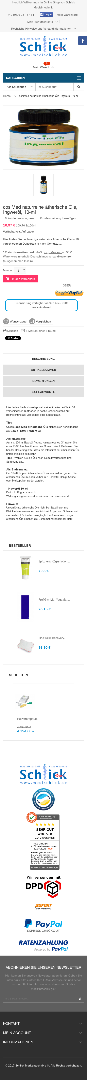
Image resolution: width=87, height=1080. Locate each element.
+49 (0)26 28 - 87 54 (21, 14)
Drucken (12, 330)
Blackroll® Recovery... (52, 638)
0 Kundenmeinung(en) (19, 218)
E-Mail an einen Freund (40, 330)
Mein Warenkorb (67, 14)
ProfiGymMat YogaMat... (54, 599)
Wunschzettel (18, 321)
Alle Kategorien (16, 86)
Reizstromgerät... (28, 719)
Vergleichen (43, 321)
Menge (7, 270)
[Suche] (78, 87)
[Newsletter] (80, 998)
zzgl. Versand (53, 252)
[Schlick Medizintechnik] (43, 46)
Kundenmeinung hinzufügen (58, 218)
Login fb (46, 14)
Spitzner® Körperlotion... (54, 561)
